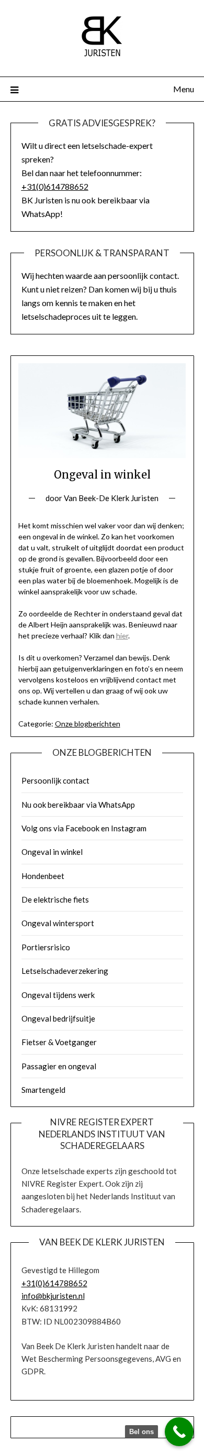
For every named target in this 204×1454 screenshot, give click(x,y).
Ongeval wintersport (57, 923)
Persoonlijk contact (55, 780)
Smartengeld (43, 1089)
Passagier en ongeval (58, 1066)
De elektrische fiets (55, 899)
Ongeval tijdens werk (58, 995)
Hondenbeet (42, 876)
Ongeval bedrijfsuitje (58, 1018)
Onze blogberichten (87, 723)
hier (122, 635)
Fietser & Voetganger (59, 1042)
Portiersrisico (45, 947)
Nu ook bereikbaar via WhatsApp (78, 804)
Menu (183, 89)
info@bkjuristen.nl (53, 1295)
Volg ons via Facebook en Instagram (83, 828)
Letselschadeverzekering (64, 970)
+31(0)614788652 (54, 186)
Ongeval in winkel (52, 851)
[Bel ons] (179, 1431)
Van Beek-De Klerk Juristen (111, 498)
